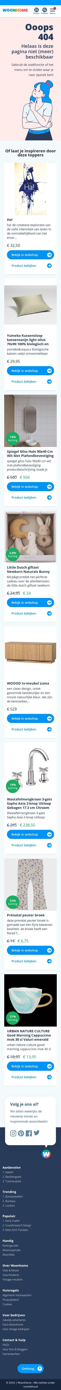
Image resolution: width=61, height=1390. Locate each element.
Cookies (7, 1304)
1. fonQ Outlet (11, 1221)
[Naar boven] (45, 1145)
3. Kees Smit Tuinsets (15, 1230)
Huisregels (11, 1290)
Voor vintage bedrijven (16, 1329)
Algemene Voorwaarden (17, 1295)
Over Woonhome (15, 1265)
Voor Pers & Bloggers (15, 1349)
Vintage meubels (13, 1279)
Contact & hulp (14, 1340)
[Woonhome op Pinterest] (21, 1133)
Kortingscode (10, 1245)
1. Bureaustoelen (13, 1196)
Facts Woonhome (13, 1324)
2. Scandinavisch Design (17, 1225)
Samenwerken (11, 1354)
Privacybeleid (11, 1300)
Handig (8, 1241)
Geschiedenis (11, 1275)
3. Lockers (9, 1205)
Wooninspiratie (12, 1250)
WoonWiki (9, 1255)
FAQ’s (6, 1345)
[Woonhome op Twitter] (37, 1133)
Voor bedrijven (14, 1315)
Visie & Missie (11, 1270)
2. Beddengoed (12, 1177)
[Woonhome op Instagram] (13, 1133)
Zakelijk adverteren (14, 1320)
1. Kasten (8, 1172)
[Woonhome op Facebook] (29, 1133)
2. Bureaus (9, 1201)
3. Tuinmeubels (12, 1181)
